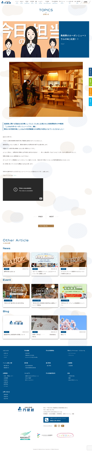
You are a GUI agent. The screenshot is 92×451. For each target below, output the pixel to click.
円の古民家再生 (55, 2)
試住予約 (6, 398)
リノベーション (72, 353)
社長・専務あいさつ (8, 375)
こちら (15, 175)
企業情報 (85, 2)
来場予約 (6, 396)
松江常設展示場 (29, 365)
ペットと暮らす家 (69, 2)
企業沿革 (6, 382)
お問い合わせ (6, 391)
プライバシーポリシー (47, 425)
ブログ (5, 357)
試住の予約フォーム (73, 380)
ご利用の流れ (72, 375)
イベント (17, 2)
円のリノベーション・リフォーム (76, 350)
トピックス (6, 350)
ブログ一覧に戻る (44, 225)
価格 (36, 2)
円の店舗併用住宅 (50, 373)
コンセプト (40, 2)
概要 (70, 378)
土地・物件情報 (77, 2)
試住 (69, 373)
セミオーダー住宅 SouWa (31, 357)
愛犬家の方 (6, 365)
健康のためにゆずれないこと (32, 375)
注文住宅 (27, 353)
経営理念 (6, 384)
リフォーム (71, 355)
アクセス (6, 386)
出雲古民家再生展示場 (30, 367)
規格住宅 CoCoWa (29, 355)
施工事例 (32, 2)
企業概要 (6, 378)
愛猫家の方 (6, 367)
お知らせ (21, 2)
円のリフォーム (62, 2)
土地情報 (71, 365)
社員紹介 (6, 380)
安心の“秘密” (28, 378)
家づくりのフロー (29, 380)
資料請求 (6, 394)
